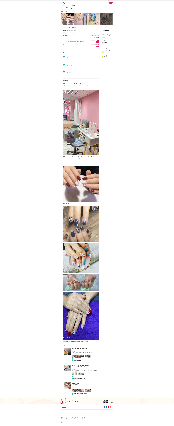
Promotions (83, 417)
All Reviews (80, 76)
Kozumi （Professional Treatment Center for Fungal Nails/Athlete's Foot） (81, 366)
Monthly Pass (73, 418)
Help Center (63, 417)
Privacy (62, 421)
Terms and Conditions (64, 418)
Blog (62, 422)
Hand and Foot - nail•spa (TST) (79, 348)
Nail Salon (67, 5)
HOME (63, 5)
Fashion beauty (75, 383)
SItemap (83, 418)
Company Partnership (75, 417)
